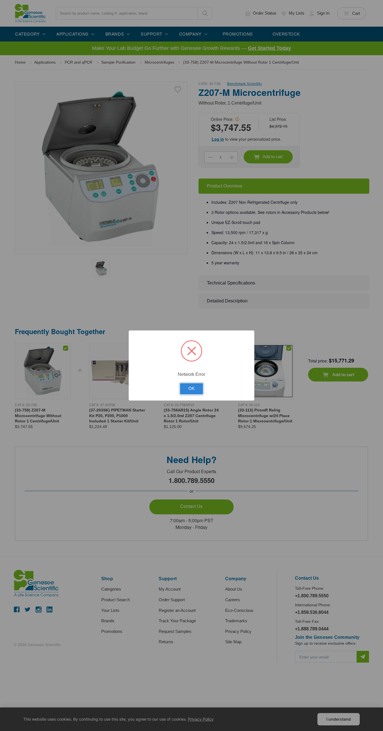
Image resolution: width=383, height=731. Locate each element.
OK (191, 388)
